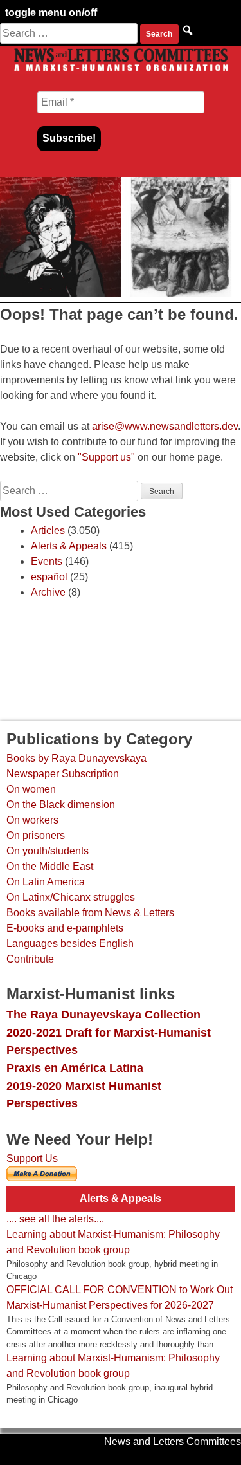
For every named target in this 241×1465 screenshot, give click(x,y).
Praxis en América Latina (74, 1067)
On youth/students (47, 850)
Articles (48, 530)
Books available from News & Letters (90, 912)
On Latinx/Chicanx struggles (70, 897)
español (49, 576)
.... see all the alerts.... (55, 1218)
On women (31, 789)
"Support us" (106, 457)
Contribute (30, 959)
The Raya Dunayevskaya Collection (103, 1014)
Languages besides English (70, 943)
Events (46, 561)
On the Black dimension (60, 804)
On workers (32, 820)
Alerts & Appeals (69, 545)
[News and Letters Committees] (120, 70)
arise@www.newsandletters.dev (165, 426)
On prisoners (35, 835)
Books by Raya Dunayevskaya (76, 758)
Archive (48, 592)
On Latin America (45, 881)
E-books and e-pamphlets (64, 928)
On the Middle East (49, 866)
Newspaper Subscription (62, 773)
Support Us (32, 1158)
